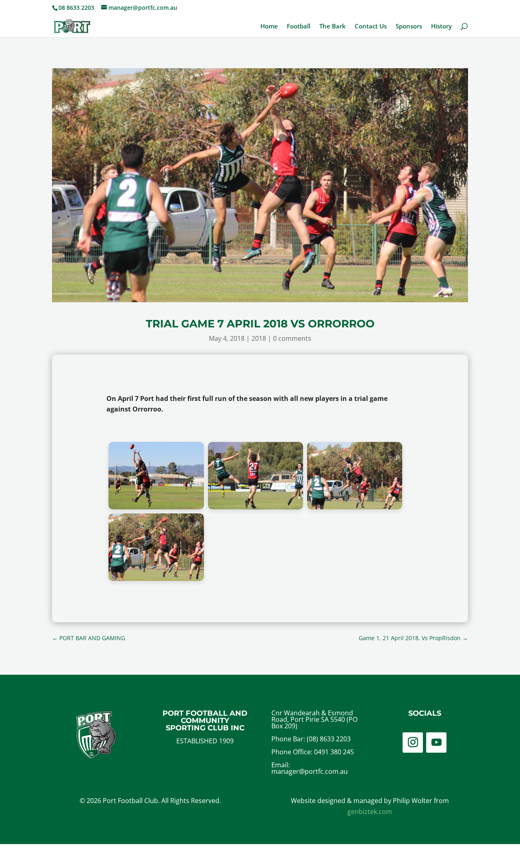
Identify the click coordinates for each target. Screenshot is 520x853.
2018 (258, 338)
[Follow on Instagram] (413, 742)
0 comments (292, 338)
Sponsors (409, 26)
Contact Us (371, 26)
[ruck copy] (354, 506)
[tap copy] (156, 578)
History (441, 26)
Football (298, 26)
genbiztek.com (369, 811)
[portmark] (156, 506)
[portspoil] (255, 506)
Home (269, 26)
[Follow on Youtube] (436, 742)
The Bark (332, 26)
